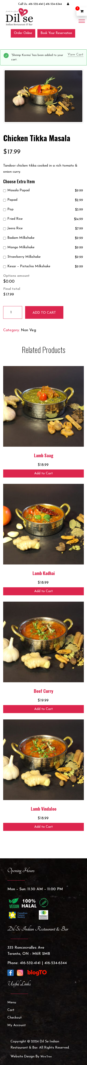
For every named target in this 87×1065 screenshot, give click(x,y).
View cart (75, 54)
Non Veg (28, 330)
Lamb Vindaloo (43, 808)
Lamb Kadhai (44, 573)
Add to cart (44, 313)
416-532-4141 (36, 4)
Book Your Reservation (56, 33)
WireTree (46, 1056)
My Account (16, 1025)
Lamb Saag (43, 455)
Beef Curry (43, 691)
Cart (10, 1010)
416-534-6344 (54, 4)
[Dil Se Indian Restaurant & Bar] (19, 16)
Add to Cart (43, 473)
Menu (11, 1002)
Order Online (23, 33)
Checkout (14, 1017)
